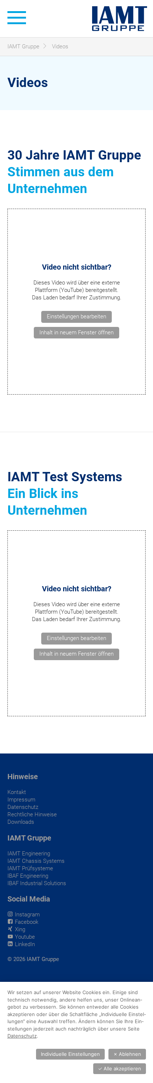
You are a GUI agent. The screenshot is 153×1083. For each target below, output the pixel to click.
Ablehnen (127, 1054)
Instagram (27, 914)
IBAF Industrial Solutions (36, 883)
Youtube (25, 936)
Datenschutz (22, 807)
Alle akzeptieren (119, 1068)
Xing (20, 929)
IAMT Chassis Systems (36, 861)
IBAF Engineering (27, 875)
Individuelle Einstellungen (70, 1054)
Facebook (26, 922)
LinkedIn (25, 944)
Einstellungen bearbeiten (76, 316)
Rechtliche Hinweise (32, 814)
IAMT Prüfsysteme (30, 868)
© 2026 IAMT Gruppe (33, 959)
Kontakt (16, 792)
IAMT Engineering (28, 853)
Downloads (20, 822)
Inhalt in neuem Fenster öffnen (76, 332)
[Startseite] (119, 18)
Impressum (21, 799)
